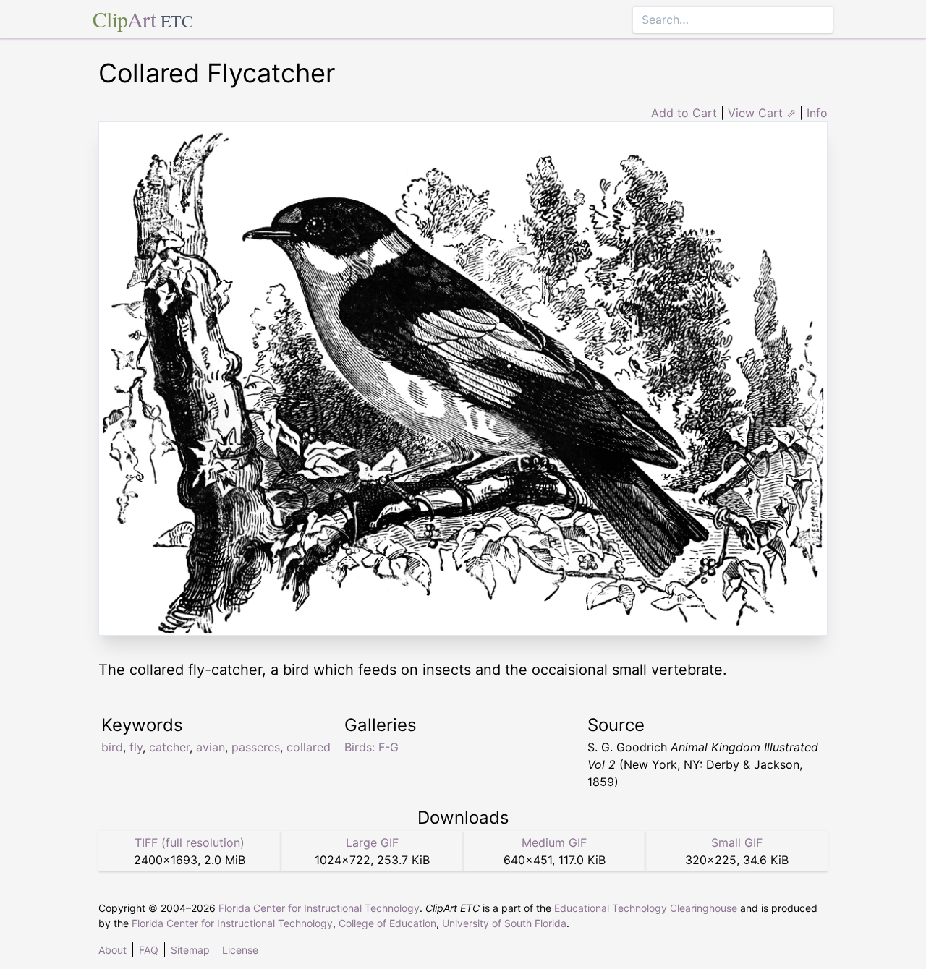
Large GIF (372, 842)
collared (308, 747)
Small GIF (737, 842)
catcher (169, 747)
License (240, 950)
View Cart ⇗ (762, 113)
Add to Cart (684, 113)
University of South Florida (504, 923)
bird (112, 747)
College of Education (387, 923)
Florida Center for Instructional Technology (319, 908)
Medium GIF (554, 842)
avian (210, 747)
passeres (256, 747)
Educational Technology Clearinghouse (645, 908)
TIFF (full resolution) (190, 842)
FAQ (148, 950)
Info (817, 113)
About (112, 950)
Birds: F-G (371, 747)
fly (136, 747)
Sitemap (190, 950)
